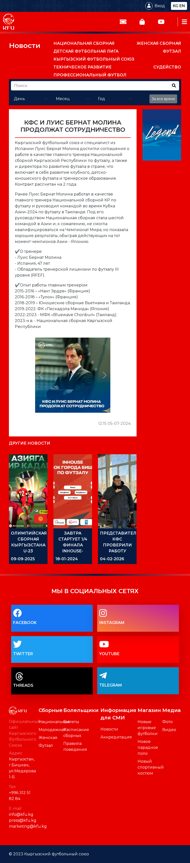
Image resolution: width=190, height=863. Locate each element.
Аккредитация (116, 737)
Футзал (46, 745)
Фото (167, 721)
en (182, 5)
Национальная (54, 721)
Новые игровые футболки (148, 727)
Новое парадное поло (148, 747)
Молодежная (52, 729)
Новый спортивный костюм (151, 767)
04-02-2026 (112, 559)
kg (175, 5)
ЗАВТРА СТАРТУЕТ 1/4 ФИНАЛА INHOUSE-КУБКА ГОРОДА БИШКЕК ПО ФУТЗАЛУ (73, 551)
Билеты (71, 721)
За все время (163, 99)
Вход (160, 5)
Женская (48, 737)
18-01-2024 (66, 559)
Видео (169, 729)
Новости (24, 45)
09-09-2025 (23, 559)
